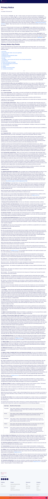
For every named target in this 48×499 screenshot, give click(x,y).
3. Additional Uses (4, 54)
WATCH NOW (36, 497)
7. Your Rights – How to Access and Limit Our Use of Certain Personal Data (16, 59)
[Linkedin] (2, 479)
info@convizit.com (35, 195)
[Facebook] (4, 479)
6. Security (3, 58)
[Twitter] (5, 479)
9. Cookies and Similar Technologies (8, 62)
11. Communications (5, 64)
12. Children (3, 66)
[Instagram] (7, 479)
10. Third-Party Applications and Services (9, 63)
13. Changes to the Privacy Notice (8, 67)
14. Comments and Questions (7, 68)
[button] (46, 2)
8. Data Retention (4, 60)
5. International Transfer (6, 56)
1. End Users (3, 51)
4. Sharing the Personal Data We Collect (9, 55)
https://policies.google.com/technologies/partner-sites (16, 180)
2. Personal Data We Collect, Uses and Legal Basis (11, 52)
